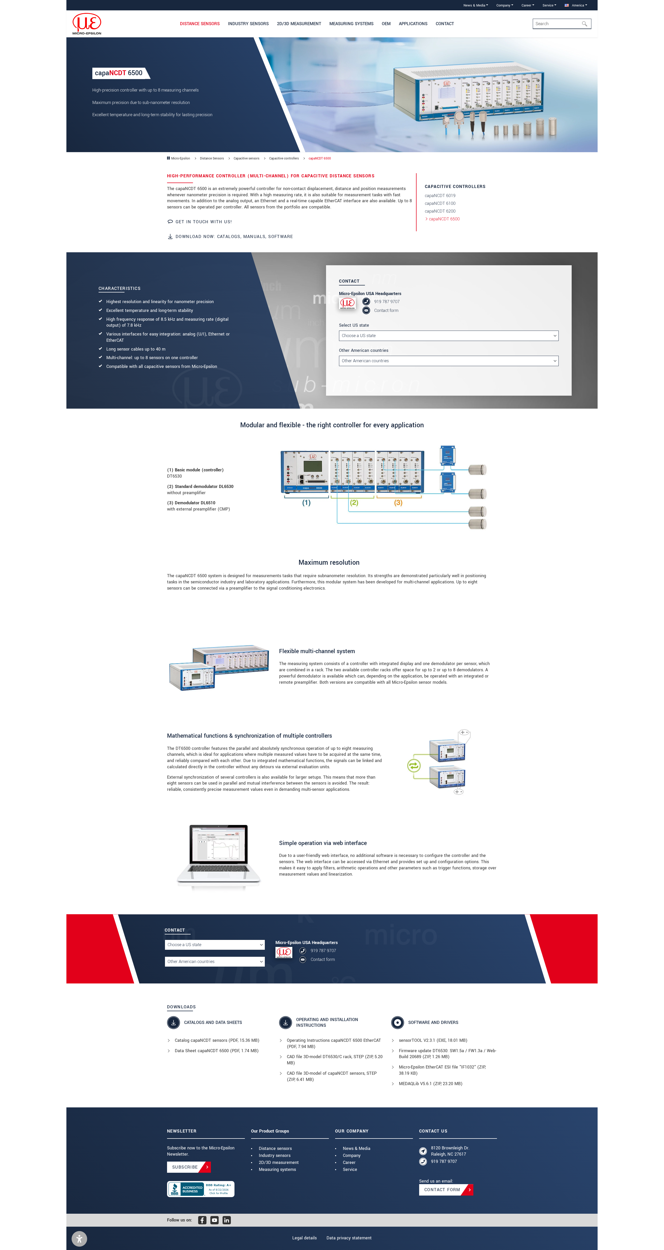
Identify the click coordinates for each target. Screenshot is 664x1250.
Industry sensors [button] (248, 24)
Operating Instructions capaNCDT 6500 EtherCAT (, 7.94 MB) (334, 1043)
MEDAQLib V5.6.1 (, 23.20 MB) (430, 1084)
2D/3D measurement (279, 1162)
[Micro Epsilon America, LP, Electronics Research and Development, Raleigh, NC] (206, 1189)
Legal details (304, 1238)
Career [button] (526, 5)
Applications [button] (413, 24)
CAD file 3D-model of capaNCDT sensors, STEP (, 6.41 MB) (332, 1076)
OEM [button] (386, 24)
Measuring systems (277, 1169)
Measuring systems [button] (351, 24)
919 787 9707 (387, 302)
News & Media (356, 1148)
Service (350, 1169)
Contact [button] (445, 24)
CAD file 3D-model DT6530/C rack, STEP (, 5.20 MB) (335, 1060)
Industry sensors (274, 1155)
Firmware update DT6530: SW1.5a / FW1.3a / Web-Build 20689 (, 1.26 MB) (447, 1054)
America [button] (577, 5)
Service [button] (548, 5)
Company (352, 1155)
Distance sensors (275, 1148)
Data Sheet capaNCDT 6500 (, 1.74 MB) (217, 1051)
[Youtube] (214, 1220)
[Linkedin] (227, 1220)
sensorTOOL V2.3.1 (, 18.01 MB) (433, 1040)
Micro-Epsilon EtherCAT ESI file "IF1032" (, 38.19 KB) (442, 1070)
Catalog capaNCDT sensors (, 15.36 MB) (217, 1040)
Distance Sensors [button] (200, 24)
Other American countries (363, 350)
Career (349, 1162)
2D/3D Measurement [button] (299, 24)
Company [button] (503, 5)
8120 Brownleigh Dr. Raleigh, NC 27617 (450, 1151)
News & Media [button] (474, 5)
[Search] (586, 24)
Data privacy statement (349, 1238)
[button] (79, 1239)
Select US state (354, 325)
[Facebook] (202, 1220)
